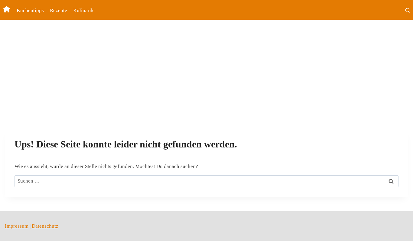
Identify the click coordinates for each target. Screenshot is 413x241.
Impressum (16, 226)
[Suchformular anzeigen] (407, 10)
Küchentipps (30, 10)
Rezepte (58, 10)
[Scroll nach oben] (398, 232)
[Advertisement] (206, 76)
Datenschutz (45, 226)
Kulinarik (83, 10)
